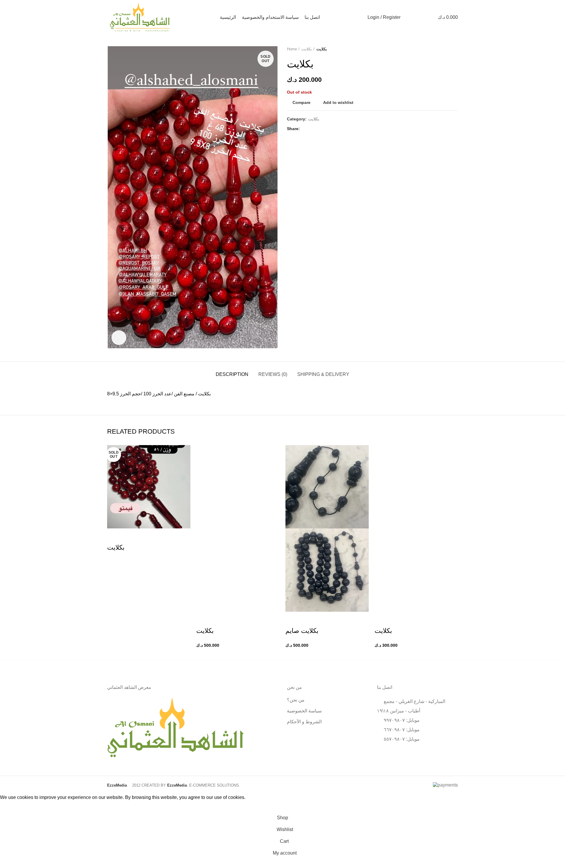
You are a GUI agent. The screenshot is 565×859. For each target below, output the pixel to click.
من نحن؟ (296, 699)
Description (232, 374)
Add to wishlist (338, 102)
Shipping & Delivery (323, 374)
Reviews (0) (272, 374)
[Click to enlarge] (119, 337)
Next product (455, 49)
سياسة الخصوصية (304, 710)
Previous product (443, 49)
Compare (301, 102)
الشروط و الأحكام (304, 721)
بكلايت (306, 49)
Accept (11, 807)
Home (292, 49)
